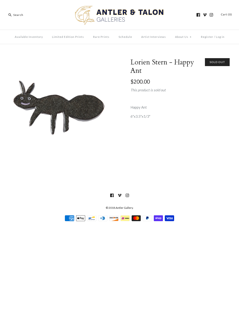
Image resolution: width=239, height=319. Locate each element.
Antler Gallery (124, 207)
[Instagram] (211, 15)
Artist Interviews (153, 37)
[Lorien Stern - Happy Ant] (59, 61)
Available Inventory (29, 37)
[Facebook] (198, 15)
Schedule (125, 37)
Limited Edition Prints (68, 37)
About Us (183, 37)
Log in (220, 37)
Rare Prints (101, 37)
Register (207, 37)
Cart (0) (226, 14)
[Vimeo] (205, 15)
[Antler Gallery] (119, 7)
